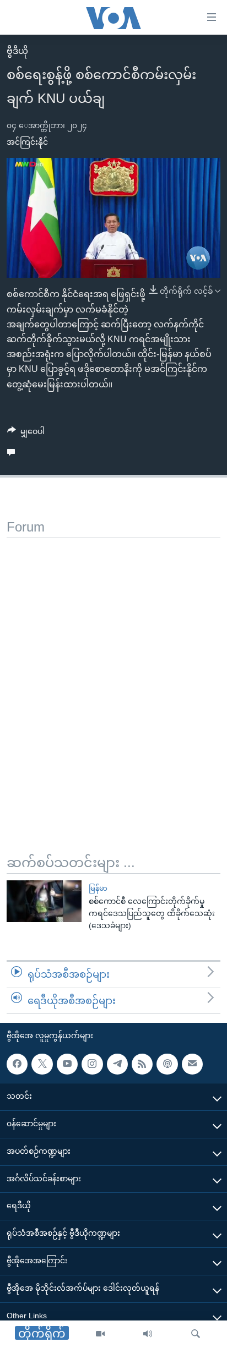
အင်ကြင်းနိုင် (27, 142)
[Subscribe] (192, 1064)
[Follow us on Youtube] (67, 1064)
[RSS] (142, 1064)
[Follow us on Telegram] (117, 1064)
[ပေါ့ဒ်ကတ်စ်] (166, 1064)
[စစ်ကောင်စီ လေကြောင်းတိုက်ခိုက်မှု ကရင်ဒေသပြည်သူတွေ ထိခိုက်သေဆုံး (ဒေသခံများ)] (44, 901)
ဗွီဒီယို (17, 51)
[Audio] (147, 1334)
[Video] (100, 1334)
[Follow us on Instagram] (92, 1064)
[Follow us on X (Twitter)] (41, 1064)
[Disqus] (113, 675)
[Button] (26, 434)
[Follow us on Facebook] (17, 1064)
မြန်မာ (98, 888)
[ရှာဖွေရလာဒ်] (195, 1334)
